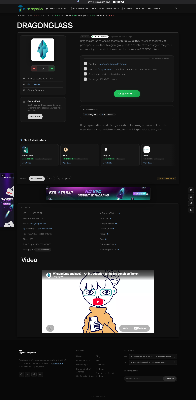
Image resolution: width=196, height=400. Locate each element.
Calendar (100, 364)
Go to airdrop (34, 84)
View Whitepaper (42, 249)
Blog (141, 8)
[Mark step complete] (85, 63)
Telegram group (105, 69)
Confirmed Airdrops (85, 376)
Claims (128, 8)
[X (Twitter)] (27, 374)
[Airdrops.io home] (27, 352)
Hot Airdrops (80, 8)
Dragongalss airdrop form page (112, 63)
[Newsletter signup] (40, 374)
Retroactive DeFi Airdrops (83, 370)
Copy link (38, 178)
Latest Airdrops (57, 8)
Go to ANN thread (44, 228)
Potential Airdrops (105, 8)
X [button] (12, 175)
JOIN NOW (119, 2)
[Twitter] (191, 197)
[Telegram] (21, 374)
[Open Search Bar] (176, 8)
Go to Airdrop (125, 93)
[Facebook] (34, 374)
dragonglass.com (38, 223)
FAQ (98, 360)
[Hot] (52, 68)
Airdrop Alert (101, 369)
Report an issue (168, 179)
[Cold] (34, 68)
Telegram (65, 178)
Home (30, 8)
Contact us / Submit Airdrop (105, 374)
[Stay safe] (191, 210)
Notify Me (35, 116)
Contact (155, 8)
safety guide (57, 363)
